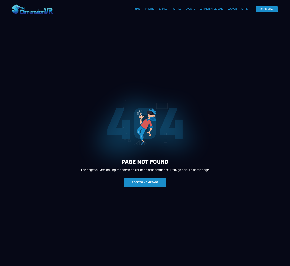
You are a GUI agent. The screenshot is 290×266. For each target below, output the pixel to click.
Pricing (150, 9)
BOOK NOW (266, 9)
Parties (176, 9)
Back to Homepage (145, 182)
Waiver (232, 9)
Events (190, 9)
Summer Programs (211, 9)
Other (245, 9)
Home (137, 9)
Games (163, 9)
